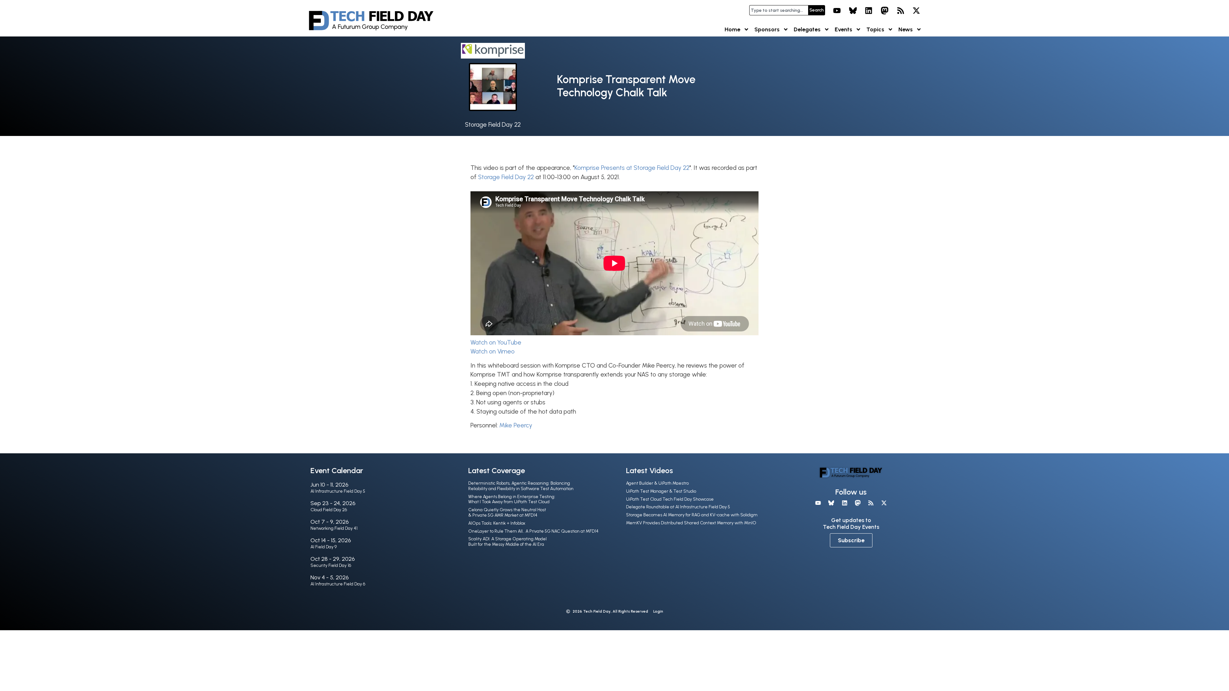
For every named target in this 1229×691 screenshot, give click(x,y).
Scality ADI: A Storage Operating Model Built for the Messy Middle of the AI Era (507, 541)
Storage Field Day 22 (493, 124)
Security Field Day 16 (330, 565)
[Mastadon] (884, 10)
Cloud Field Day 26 (328, 509)
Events (843, 29)
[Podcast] (900, 10)
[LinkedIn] (869, 10)
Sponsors (767, 29)
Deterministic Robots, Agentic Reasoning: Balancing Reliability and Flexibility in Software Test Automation (521, 486)
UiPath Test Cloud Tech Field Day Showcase (670, 499)
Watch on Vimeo (492, 351)
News (905, 29)
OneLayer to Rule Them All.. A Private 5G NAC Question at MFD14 (533, 531)
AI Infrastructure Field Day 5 (337, 491)
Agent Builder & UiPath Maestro (657, 483)
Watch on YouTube (495, 342)
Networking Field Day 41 (333, 528)
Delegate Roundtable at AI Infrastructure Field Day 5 (678, 507)
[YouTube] (836, 10)
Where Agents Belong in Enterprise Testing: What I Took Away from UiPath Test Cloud (511, 499)
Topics (875, 29)
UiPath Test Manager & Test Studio (661, 491)
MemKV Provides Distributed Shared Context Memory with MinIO (691, 523)
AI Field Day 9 (323, 547)
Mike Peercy (515, 425)
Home (732, 29)
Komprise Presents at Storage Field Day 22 (631, 167)
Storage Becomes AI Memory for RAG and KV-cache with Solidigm (692, 515)
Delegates (807, 29)
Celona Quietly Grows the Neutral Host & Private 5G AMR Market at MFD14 (507, 512)
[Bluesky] (852, 10)
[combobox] (778, 10)
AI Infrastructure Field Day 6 (337, 584)
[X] (916, 10)
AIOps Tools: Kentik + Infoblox (496, 523)
